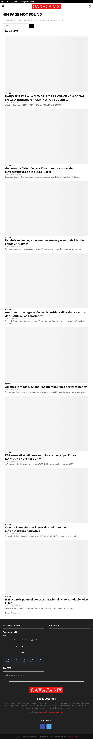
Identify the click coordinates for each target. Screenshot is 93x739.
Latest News (11, 30)
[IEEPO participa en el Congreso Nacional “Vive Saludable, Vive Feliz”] (46, 567)
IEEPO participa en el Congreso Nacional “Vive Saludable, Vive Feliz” (46, 601)
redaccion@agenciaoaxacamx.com (52, 712)
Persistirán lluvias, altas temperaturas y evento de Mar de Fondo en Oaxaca (44, 242)
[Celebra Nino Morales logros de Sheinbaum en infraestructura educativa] (46, 495)
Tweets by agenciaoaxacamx (13, 675)
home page (34, 20)
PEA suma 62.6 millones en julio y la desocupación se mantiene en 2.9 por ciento (40, 457)
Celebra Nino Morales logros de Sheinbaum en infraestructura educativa (36, 529)
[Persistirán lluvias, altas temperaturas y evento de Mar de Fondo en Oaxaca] (46, 208)
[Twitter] (48, 726)
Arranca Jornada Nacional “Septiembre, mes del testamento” (46, 387)
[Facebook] (42, 726)
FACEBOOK (54, 625)
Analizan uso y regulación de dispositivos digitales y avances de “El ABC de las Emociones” (46, 314)
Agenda (8, 93)
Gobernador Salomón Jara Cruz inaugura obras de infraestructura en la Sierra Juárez (39, 170)
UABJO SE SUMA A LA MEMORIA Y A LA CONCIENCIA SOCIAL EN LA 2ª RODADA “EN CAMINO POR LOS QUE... (45, 98)
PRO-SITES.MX (72, 737)
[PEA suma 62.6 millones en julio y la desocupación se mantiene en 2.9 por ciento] (46, 423)
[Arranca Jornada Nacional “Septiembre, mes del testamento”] (46, 355)
